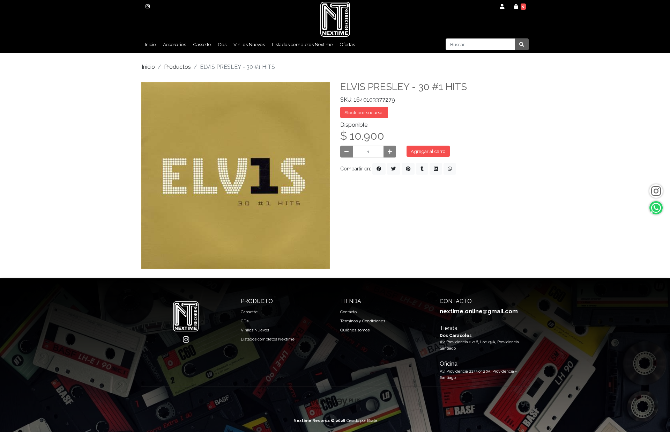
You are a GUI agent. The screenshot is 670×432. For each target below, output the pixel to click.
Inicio (150, 44)
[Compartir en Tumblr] (422, 168)
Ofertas (347, 44)
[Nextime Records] (335, 19)
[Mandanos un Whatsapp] (656, 208)
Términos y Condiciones (362, 320)
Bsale (372, 420)
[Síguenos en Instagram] (656, 191)
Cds (222, 44)
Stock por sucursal (364, 112)
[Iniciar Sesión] (502, 6)
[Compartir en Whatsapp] (450, 168)
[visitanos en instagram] (147, 6)
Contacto (348, 311)
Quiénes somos (355, 330)
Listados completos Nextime (302, 44)
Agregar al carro (428, 151)
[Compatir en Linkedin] (436, 168)
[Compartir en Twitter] (393, 168)
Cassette (202, 44)
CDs (244, 320)
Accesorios (174, 44)
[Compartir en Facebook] (379, 168)
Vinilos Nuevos (249, 44)
